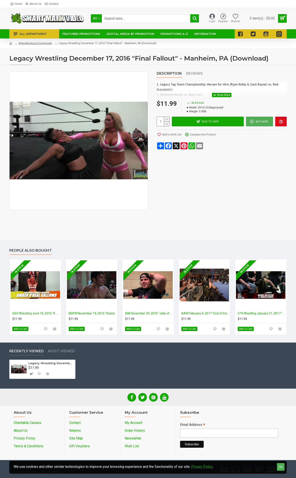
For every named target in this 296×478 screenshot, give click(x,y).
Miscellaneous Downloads (35, 43)
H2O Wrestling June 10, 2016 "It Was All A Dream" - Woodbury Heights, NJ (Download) (36, 313)
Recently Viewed (26, 351)
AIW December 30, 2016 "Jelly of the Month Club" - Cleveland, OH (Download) (149, 313)
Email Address (192, 425)
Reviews (194, 73)
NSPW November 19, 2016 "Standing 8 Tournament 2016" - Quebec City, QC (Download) (92, 313)
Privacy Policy (202, 467)
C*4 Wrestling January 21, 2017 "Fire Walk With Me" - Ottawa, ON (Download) (261, 313)
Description (169, 73)
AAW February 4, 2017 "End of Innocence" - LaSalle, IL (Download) (205, 313)
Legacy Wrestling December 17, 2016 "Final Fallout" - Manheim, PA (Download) (51, 363)
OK (281, 466)
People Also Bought (30, 250)
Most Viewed (61, 351)
